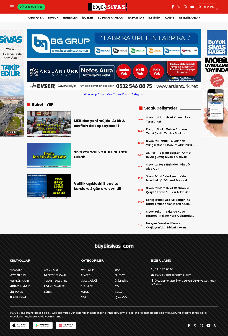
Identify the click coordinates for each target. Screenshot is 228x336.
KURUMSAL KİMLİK (20, 286)
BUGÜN (53, 18)
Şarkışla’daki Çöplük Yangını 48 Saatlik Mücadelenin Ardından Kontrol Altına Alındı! (168, 202)
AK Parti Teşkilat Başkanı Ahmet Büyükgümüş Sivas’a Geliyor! (168, 155)
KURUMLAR (87, 286)
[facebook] (173, 6)
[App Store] (19, 325)
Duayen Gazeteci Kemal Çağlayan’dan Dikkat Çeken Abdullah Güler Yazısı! (166, 226)
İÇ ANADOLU (122, 297)
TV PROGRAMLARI (110, 18)
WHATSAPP (87, 269)
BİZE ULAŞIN (16, 292)
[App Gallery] (66, 325)
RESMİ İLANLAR (189, 18)
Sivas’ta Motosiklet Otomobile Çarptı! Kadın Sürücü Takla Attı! (168, 190)
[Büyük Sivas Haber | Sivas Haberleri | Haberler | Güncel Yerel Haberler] (107, 7)
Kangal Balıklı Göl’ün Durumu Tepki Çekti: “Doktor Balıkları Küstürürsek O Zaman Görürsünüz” (166, 131)
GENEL (84, 297)
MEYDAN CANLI (18, 275)
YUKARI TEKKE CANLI (56, 280)
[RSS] (215, 325)
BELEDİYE (120, 275)
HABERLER (70, 18)
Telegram (138, 94)
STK (117, 286)
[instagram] (185, 6)
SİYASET (85, 275)
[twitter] (178, 6)
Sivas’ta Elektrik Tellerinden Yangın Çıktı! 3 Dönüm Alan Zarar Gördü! (169, 143)
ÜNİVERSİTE (121, 280)
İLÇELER (87, 18)
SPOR (118, 269)
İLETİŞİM (154, 18)
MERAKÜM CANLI (19, 280)
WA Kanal (123, 94)
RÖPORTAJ (136, 18)
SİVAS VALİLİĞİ (89, 280)
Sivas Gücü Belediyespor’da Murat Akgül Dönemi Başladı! (166, 178)
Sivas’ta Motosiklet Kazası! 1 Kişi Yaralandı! (168, 119)
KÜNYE (170, 18)
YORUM (85, 292)
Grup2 (111, 94)
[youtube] (192, 6)
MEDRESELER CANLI (55, 275)
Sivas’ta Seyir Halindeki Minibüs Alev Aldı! (168, 166)
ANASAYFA (36, 18)
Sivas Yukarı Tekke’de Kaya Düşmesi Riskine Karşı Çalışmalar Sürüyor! (169, 214)
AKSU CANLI (51, 269)
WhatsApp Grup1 (94, 94)
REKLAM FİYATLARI (54, 286)
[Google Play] (43, 325)
